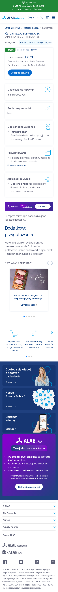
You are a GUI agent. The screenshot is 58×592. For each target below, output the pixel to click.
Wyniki (32, 17)
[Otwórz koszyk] (47, 17)
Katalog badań (31, 27)
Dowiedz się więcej (16, 165)
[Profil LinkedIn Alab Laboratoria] (36, 562)
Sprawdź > (11, 382)
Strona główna (12, 27)
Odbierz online (19, 183)
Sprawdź (39, 9)
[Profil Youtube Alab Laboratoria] (21, 562)
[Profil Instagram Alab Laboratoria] (53, 562)
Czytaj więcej (27, 304)
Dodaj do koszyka (20, 72)
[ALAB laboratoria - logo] (13, 17)
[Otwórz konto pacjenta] (41, 17)
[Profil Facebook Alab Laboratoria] (4, 562)
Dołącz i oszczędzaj (29, 486)
